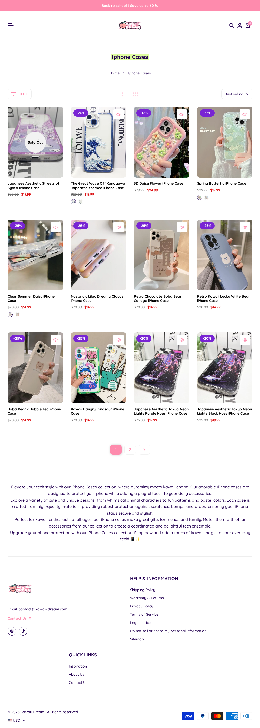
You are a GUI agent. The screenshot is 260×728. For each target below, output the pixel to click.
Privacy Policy (141, 606)
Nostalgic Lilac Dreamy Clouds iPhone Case (97, 298)
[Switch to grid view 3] (135, 94)
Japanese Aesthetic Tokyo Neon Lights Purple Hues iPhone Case (161, 411)
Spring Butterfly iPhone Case (221, 183)
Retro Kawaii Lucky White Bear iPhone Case (223, 298)
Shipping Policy (142, 589)
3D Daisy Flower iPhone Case (158, 183)
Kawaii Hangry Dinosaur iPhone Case (97, 411)
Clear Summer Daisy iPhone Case (31, 298)
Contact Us (78, 682)
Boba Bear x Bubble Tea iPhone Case (34, 411)
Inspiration (78, 666)
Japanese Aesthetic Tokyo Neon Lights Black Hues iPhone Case (224, 411)
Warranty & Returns (147, 598)
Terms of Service (144, 614)
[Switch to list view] (124, 94)
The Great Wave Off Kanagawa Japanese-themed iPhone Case (98, 185)
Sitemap (137, 639)
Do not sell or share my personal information (168, 631)
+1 (87, 202)
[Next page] (144, 450)
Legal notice (140, 622)
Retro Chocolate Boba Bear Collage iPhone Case (158, 298)
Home (114, 73)
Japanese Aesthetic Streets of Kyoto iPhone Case (33, 185)
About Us (76, 674)
